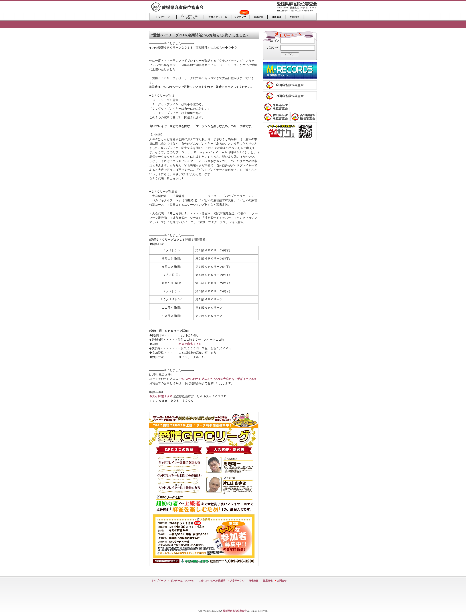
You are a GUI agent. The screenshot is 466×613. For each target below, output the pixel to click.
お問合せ (282, 580)
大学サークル (237, 580)
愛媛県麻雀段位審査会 (235, 611)
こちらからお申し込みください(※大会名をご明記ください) (217, 378)
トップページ (159, 580)
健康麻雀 (268, 580)
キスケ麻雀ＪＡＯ (190, 344)
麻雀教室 (253, 580)
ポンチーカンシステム (182, 580)
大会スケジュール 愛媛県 (212, 580)
